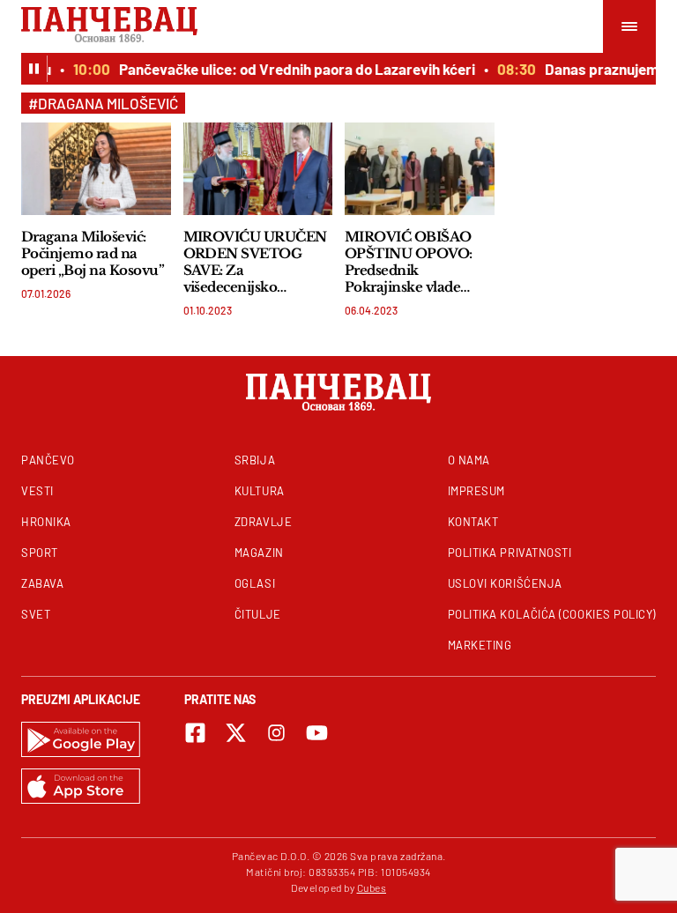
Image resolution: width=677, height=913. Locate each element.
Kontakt (473, 522)
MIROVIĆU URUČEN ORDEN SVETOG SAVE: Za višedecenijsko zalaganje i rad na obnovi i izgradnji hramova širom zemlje (255, 261)
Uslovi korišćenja (505, 583)
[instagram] (276, 733)
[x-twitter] (236, 733)
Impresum (476, 491)
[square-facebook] (195, 733)
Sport (39, 553)
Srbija (254, 460)
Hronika (46, 522)
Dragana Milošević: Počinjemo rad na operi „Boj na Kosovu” (92, 253)
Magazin (259, 553)
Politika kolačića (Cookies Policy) (552, 614)
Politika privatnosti (510, 553)
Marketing (480, 645)
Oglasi (254, 583)
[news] (96, 168)
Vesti (37, 491)
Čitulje (257, 614)
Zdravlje (263, 522)
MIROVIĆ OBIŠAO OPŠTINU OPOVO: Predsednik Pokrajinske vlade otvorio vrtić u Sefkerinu (408, 261)
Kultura (259, 491)
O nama (469, 460)
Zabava (42, 583)
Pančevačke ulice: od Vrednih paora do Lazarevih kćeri (293, 69)
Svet (35, 614)
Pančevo (48, 460)
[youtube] (317, 733)
